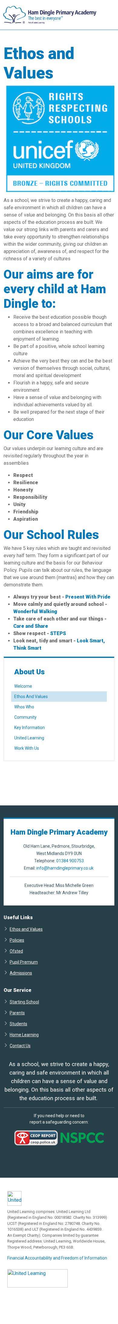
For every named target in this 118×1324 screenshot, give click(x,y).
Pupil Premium (24, 962)
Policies (17, 940)
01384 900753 (70, 860)
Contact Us (20, 1045)
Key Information (29, 727)
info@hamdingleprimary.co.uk (64, 868)
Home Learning (24, 1034)
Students (18, 1023)
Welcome (23, 686)
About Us (29, 672)
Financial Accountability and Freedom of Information (57, 1258)
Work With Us (26, 748)
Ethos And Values (31, 696)
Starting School (24, 1001)
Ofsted (16, 951)
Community (25, 717)
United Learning (29, 737)
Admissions (21, 973)
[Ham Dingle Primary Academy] (48, 15)
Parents (17, 1012)
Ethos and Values (26, 929)
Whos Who (24, 706)
